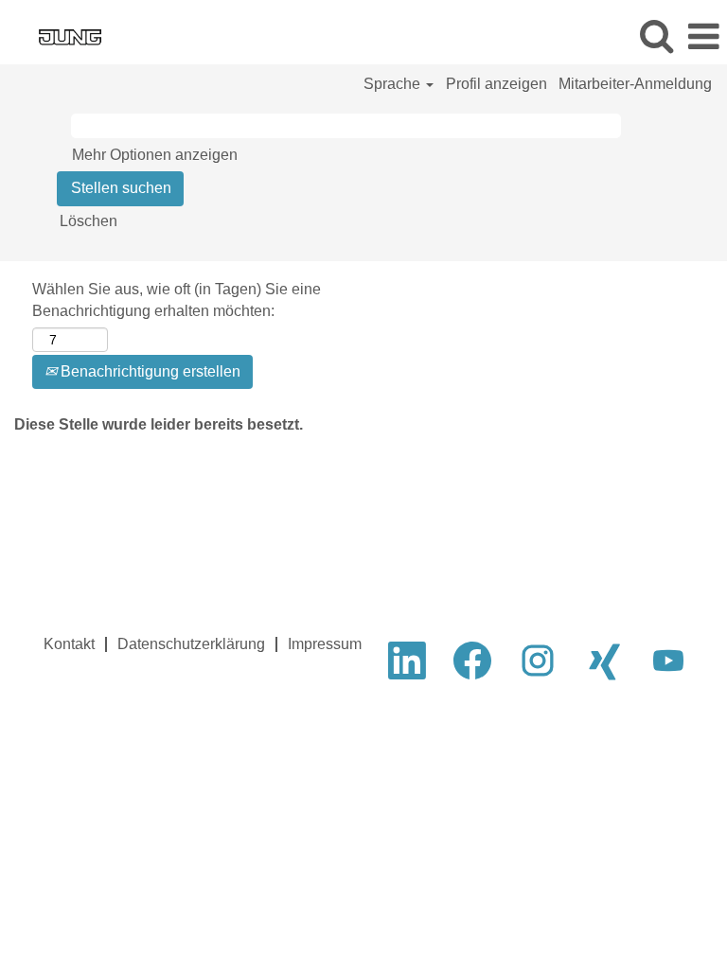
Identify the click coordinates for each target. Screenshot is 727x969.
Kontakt (69, 644)
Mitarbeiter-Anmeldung (635, 84)
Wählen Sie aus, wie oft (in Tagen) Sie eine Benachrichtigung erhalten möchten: (176, 300)
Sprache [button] (394, 84)
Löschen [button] (88, 221)
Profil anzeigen (496, 84)
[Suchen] (656, 35)
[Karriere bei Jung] (59, 35)
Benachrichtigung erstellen (148, 371)
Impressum (325, 644)
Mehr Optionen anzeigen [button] (155, 155)
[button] (703, 36)
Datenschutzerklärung (191, 644)
